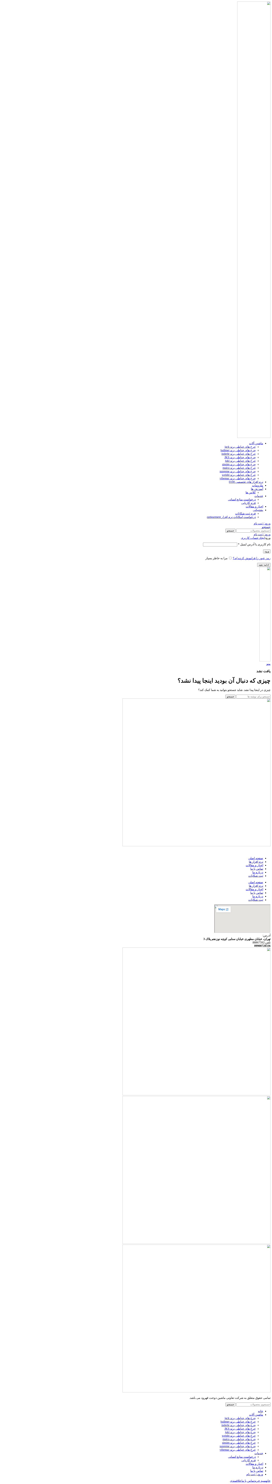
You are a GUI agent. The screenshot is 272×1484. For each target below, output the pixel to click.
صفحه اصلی (255, 858)
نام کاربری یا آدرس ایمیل (254, 544)
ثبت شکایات (255, 875)
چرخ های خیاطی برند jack (240, 446)
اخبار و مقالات (254, 865)
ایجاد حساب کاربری (253, 537)
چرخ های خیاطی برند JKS (240, 457)
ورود (267, 551)
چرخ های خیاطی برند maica (239, 467)
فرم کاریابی (248, 503)
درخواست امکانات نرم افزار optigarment (231, 517)
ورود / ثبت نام (254, 1474)
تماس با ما (256, 868)
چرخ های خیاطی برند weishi (239, 474)
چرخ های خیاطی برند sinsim (239, 464)
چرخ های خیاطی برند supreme (238, 471)
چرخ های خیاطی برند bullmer (238, 450)
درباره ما (257, 872)
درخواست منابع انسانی (242, 499)
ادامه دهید (264, 564)
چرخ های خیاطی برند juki (240, 460)
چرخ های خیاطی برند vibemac (238, 478)
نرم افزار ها (256, 861)
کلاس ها (251, 492)
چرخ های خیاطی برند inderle (238, 453)
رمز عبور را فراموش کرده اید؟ (252, 558)
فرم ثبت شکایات (245, 513)
